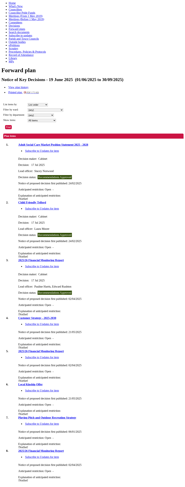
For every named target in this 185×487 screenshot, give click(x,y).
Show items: (9, 120)
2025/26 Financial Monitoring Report (41, 260)
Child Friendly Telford (32, 202)
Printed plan (23, 92)
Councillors (15, 9)
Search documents (19, 32)
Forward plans (17, 29)
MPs (11, 61)
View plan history (18, 87)
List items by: (10, 104)
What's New (16, 6)
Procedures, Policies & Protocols (27, 51)
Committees (15, 22)
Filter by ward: (11, 109)
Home (12, 3)
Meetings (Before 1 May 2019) (26, 19)
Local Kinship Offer (30, 384)
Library (13, 58)
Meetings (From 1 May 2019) (25, 16)
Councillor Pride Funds (22, 12)
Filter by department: (14, 115)
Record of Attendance (21, 54)
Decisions (14, 25)
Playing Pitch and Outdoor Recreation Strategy (47, 417)
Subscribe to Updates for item (42, 150)
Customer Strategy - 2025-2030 (37, 317)
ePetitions (14, 45)
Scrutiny (13, 48)
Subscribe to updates (20, 35)
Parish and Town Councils (24, 38)
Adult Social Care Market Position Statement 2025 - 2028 (53, 144)
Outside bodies (17, 42)
